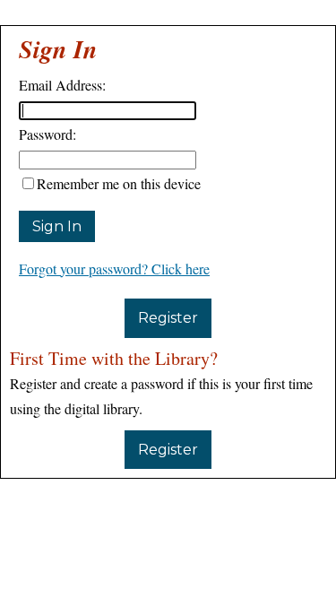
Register (168, 317)
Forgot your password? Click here (114, 268)
